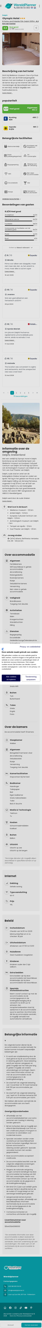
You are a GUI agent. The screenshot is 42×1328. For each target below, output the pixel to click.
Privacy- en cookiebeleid (30, 647)
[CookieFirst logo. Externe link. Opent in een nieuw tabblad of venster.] (3, 649)
